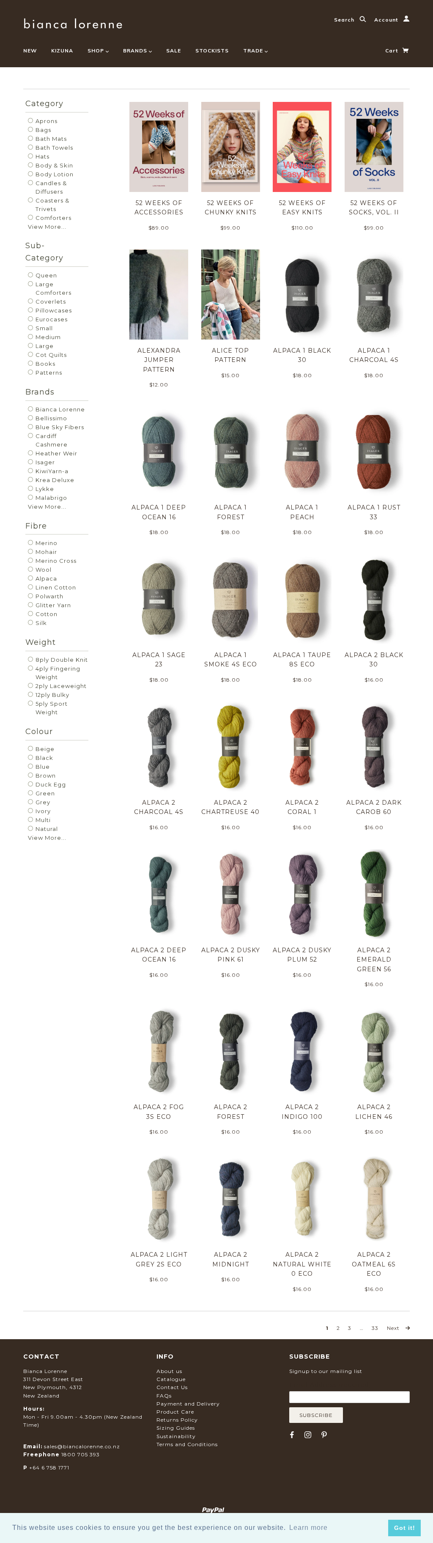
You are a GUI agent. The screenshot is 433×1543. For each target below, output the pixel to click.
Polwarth (48, 596)
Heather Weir (55, 453)
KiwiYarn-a (51, 471)
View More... (47, 226)
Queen (45, 275)
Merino (46, 543)
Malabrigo (50, 497)
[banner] (73, 22)
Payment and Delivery (188, 1403)
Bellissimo (50, 418)
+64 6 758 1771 (49, 1467)
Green (44, 793)
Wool (43, 569)
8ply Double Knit (61, 659)
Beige (44, 748)
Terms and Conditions (187, 1444)
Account (387, 19)
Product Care (175, 1412)
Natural (46, 828)
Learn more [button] (308, 1527)
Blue (42, 766)
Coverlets (50, 301)
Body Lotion (54, 174)
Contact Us (172, 1387)
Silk (40, 622)
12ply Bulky (51, 694)
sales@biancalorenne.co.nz (82, 1446)
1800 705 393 (80, 1454)
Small (43, 328)
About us (169, 1371)
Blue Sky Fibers (59, 427)
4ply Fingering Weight (57, 672)
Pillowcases (53, 310)
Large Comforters (52, 288)
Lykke (44, 488)
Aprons (46, 121)
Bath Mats (50, 138)
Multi (42, 820)
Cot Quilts (50, 354)
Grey (42, 802)
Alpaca (45, 578)
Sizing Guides (175, 1428)
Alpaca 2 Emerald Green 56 (374, 959)
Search (345, 19)
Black (43, 757)
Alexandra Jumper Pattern (159, 360)
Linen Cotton (55, 587)
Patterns (48, 372)
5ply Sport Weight (51, 707)
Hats (41, 156)
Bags (42, 129)
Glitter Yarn (52, 605)
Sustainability (176, 1436)
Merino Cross (55, 560)
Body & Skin (53, 165)
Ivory (42, 811)
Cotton (46, 614)
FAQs (164, 1395)
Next (394, 1328)
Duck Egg (50, 784)
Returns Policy (177, 1420)
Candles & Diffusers (50, 187)
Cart (392, 50)
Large (44, 346)
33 (375, 1328)
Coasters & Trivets (51, 204)
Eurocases (51, 319)
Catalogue (171, 1379)
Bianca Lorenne (59, 409)
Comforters (52, 217)
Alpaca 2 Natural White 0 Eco (302, 1264)
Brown (45, 775)
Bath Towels (53, 147)
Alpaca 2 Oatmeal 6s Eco (374, 1264)
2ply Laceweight (60, 685)
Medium (47, 337)
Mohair (45, 551)
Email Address (330, 1385)
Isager (44, 462)
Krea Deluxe (54, 480)
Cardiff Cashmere (51, 440)
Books (44, 363)
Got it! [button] (404, 1527)
